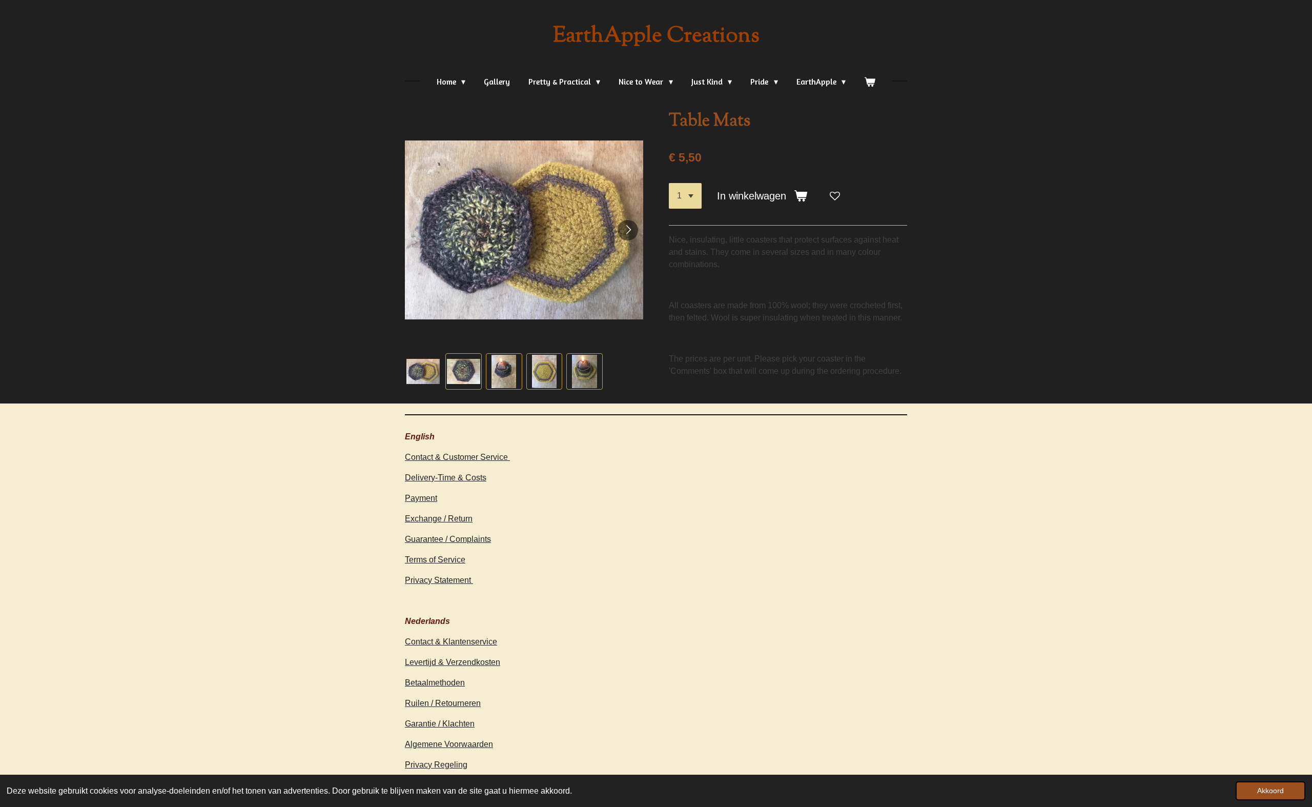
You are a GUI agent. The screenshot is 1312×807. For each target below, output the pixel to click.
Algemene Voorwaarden (449, 744)
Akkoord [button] (1270, 790)
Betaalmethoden (435, 682)
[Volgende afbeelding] (628, 230)
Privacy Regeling (436, 764)
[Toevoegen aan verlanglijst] (835, 196)
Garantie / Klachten (440, 723)
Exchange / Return (439, 518)
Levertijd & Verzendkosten (452, 662)
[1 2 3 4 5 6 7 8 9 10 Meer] (685, 196)
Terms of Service (435, 559)
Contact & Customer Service (457, 457)
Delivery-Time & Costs (445, 477)
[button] (423, 371)
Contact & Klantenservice (451, 641)
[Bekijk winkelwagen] (869, 81)
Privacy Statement (439, 580)
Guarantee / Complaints (448, 539)
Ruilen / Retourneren (443, 703)
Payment (421, 498)
